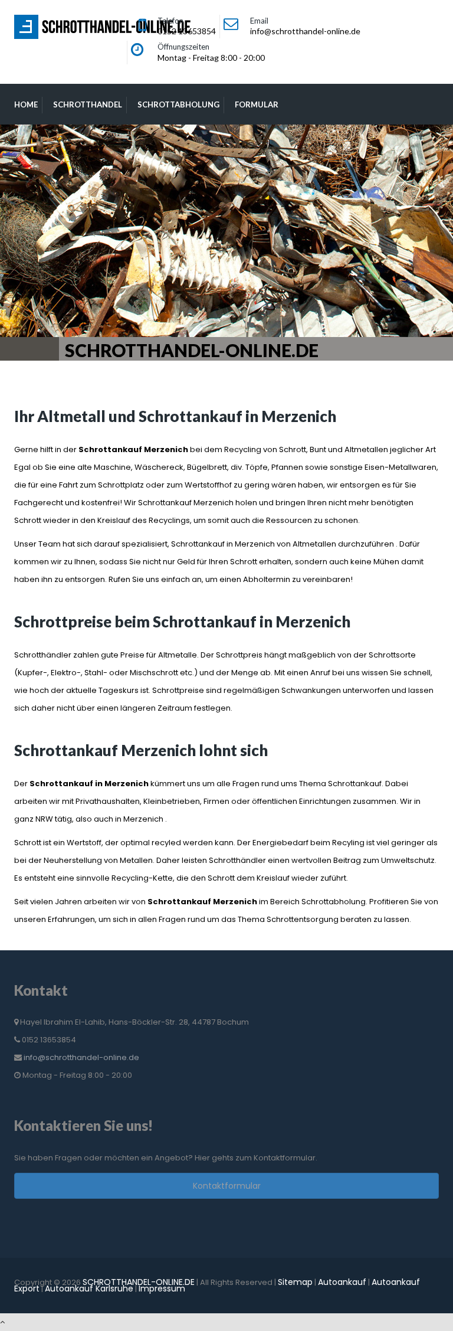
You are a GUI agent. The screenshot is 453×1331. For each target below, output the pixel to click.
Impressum (162, 1288)
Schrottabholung (178, 104)
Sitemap (295, 1282)
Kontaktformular (227, 1186)
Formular (256, 104)
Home (26, 104)
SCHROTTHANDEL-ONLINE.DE (139, 1282)
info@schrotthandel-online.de (81, 1057)
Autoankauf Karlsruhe (89, 1288)
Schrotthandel (87, 104)
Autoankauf (342, 1282)
